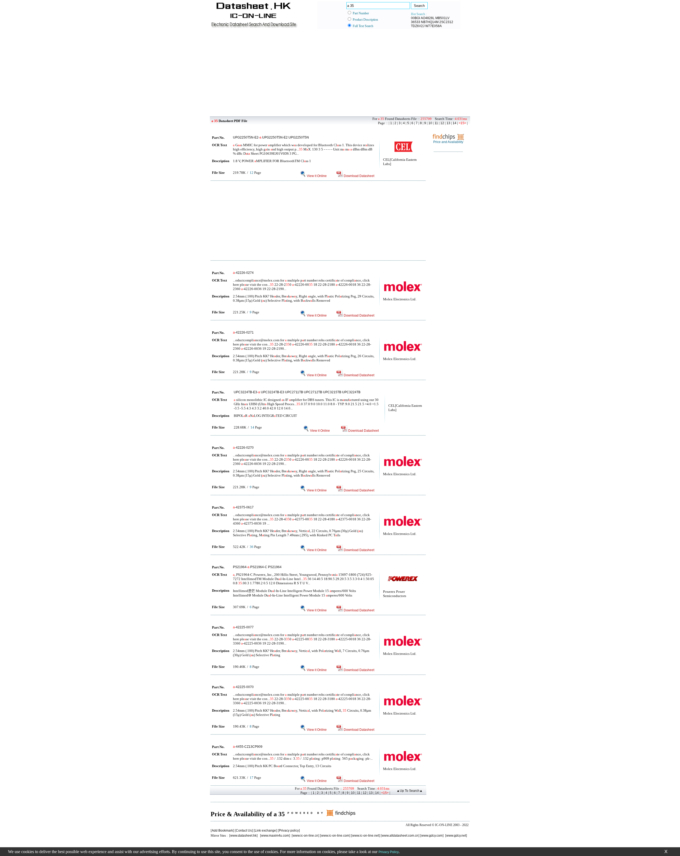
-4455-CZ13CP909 (247, 747)
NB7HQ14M (430, 22)
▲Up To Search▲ (410, 791)
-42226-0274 (243, 273)
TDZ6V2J (417, 26)
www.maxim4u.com (275, 835)
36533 (415, 22)
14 (454, 123)
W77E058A (433, 26)
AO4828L (428, 18)
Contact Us (244, 830)
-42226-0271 (243, 332)
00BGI (415, 18)
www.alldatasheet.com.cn (400, 835)
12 (442, 123)
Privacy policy (289, 830)
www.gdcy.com (432, 835)
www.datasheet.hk (243, 835)
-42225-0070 (243, 687)
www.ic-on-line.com (335, 835)
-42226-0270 (243, 447)
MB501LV (442, 18)
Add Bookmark (222, 830)
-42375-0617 (243, 507)
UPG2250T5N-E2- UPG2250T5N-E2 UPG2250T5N (271, 137)
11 (436, 123)
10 (430, 123)
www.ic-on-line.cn (305, 835)
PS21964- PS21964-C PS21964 (257, 567)
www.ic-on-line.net (365, 835)
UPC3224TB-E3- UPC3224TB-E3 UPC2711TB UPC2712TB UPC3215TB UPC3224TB (297, 392)
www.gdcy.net (456, 835)
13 (448, 123)
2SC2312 (446, 22)
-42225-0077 (243, 627)
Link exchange (265, 830)
